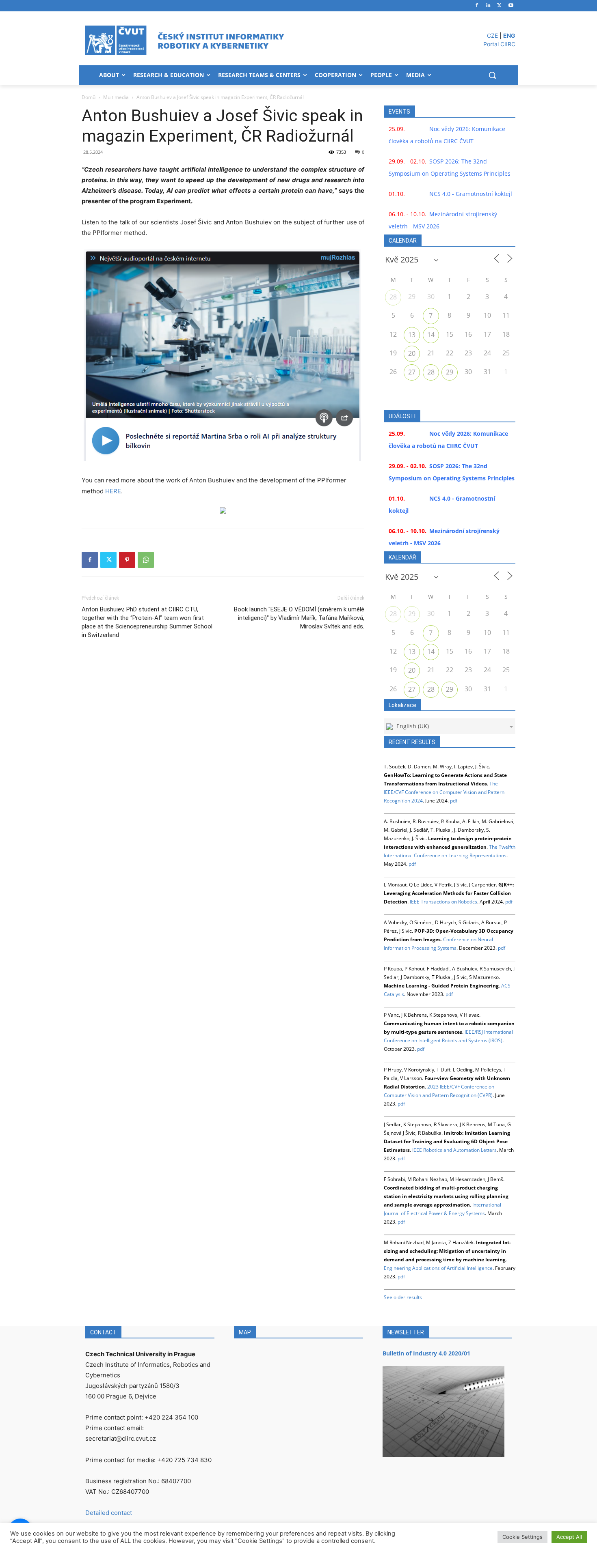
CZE (492, 35)
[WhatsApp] (146, 560)
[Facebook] (477, 6)
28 (393, 297)
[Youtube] (510, 6)
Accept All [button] (569, 1537)
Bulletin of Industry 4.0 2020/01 (426, 1353)
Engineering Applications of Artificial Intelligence (438, 1268)
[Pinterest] (127, 560)
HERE (113, 491)
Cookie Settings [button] (522, 1537)
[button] (492, 75)
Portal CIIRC (499, 44)
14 (431, 334)
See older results (403, 1297)
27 (411, 372)
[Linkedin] (488, 6)
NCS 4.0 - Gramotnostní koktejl (470, 194)
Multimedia (116, 97)
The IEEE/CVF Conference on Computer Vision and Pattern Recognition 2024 (444, 792)
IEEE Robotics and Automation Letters (454, 1150)
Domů (88, 97)
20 (411, 353)
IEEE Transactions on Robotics (443, 901)
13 (411, 334)
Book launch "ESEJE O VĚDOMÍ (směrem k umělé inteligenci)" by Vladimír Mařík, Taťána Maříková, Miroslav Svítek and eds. (299, 618)
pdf (453, 800)
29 (449, 372)
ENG (509, 35)
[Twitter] (499, 6)
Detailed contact (108, 1513)
